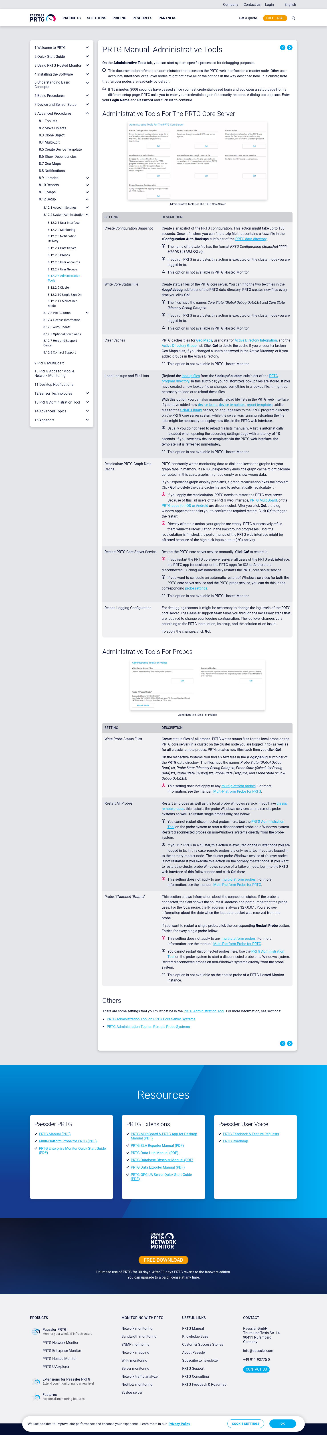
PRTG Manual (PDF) (55, 1134)
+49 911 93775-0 (256, 1359)
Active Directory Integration (256, 340)
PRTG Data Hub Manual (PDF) (154, 1153)
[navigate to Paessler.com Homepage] (43, 18)
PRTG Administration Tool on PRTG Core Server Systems (151, 1019)
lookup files (191, 376)
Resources (142, 18)
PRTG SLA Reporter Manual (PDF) (157, 1145)
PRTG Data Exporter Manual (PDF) (158, 1167)
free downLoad (163, 1260)
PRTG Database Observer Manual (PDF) (162, 1160)
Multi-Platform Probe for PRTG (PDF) (68, 1141)
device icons (207, 405)
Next (290, 47)
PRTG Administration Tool (204, 1011)
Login (269, 4)
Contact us (252, 4)
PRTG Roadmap (235, 1141)
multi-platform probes (239, 786)
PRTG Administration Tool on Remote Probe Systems (148, 1027)
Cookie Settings (245, 1423)
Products (72, 18)
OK (283, 1423)
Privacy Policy (179, 1424)
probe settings (196, 588)
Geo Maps (204, 340)
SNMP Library (191, 410)
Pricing (119, 18)
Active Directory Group (179, 346)
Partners (167, 18)
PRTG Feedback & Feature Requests (251, 1134)
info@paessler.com (258, 1351)
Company (230, 4)
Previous (282, 47)
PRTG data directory (250, 239)
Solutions (96, 18)
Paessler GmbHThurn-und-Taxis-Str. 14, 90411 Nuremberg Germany (262, 1335)
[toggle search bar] (292, 18)
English (290, 4)
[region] (163, 1424)
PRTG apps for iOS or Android (185, 506)
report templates (259, 405)
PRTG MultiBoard (263, 500)
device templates (232, 405)
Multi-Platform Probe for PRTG (237, 791)
